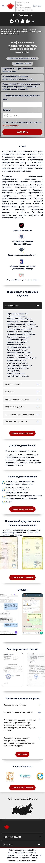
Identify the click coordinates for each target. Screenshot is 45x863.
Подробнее (22, 754)
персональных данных (10, 125)
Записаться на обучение (22, 433)
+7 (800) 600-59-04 (24, 15)
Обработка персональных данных (22, 860)
